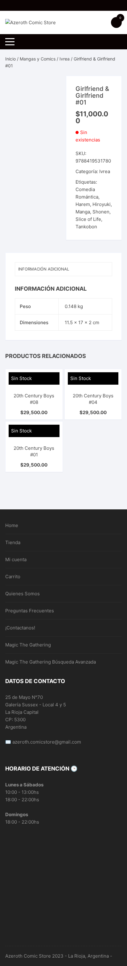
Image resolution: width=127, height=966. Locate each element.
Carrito (12, 576)
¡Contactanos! (20, 628)
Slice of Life (88, 219)
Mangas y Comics (37, 58)
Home (11, 525)
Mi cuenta (16, 559)
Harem (83, 204)
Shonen (100, 212)
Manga (83, 212)
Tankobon (86, 227)
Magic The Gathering (28, 645)
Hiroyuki (101, 204)
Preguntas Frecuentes (29, 611)
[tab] (63, 269)
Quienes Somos (22, 594)
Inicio (10, 58)
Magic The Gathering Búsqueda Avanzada (50, 662)
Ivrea (64, 58)
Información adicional (43, 268)
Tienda (12, 542)
